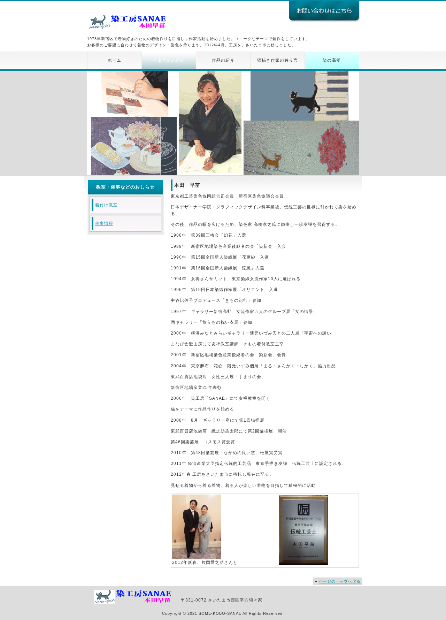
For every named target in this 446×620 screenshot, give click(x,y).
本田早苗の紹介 (169, 60)
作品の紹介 (223, 60)
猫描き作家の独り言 (277, 60)
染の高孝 (332, 60)
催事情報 (104, 223)
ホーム (114, 60)
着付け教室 (106, 204)
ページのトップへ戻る (340, 581)
